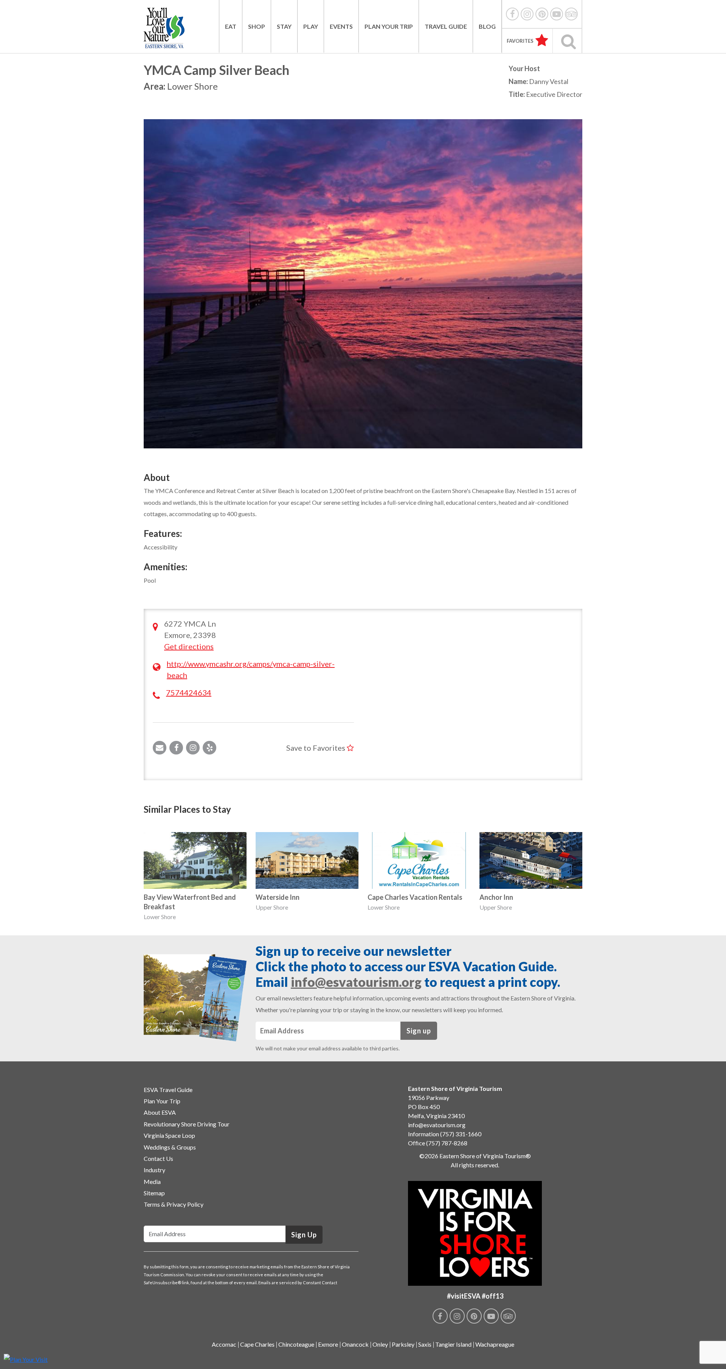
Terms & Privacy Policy (173, 1204)
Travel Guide (446, 26)
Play (310, 26)
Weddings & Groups (170, 1147)
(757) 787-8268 (446, 1143)
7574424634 (188, 692)
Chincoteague (296, 1344)
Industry (154, 1169)
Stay (284, 26)
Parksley (403, 1344)
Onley (380, 1344)
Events (341, 26)
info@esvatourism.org (356, 981)
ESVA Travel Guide (168, 1089)
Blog (487, 26)
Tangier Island (453, 1344)
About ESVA (160, 1112)
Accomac (224, 1344)
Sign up (418, 1031)
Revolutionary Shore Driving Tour (187, 1124)
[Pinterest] (541, 14)
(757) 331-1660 (460, 1133)
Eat (230, 26)
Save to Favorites (316, 747)
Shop (256, 26)
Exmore (328, 1344)
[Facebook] (512, 14)
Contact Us (158, 1158)
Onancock (355, 1344)
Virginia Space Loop (169, 1135)
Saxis (424, 1344)
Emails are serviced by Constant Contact (297, 1282)
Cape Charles (257, 1344)
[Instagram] (527, 14)
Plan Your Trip (389, 26)
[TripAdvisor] (571, 14)
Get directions (189, 646)
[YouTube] (556, 14)
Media (152, 1181)
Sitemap (154, 1192)
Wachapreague (494, 1344)
